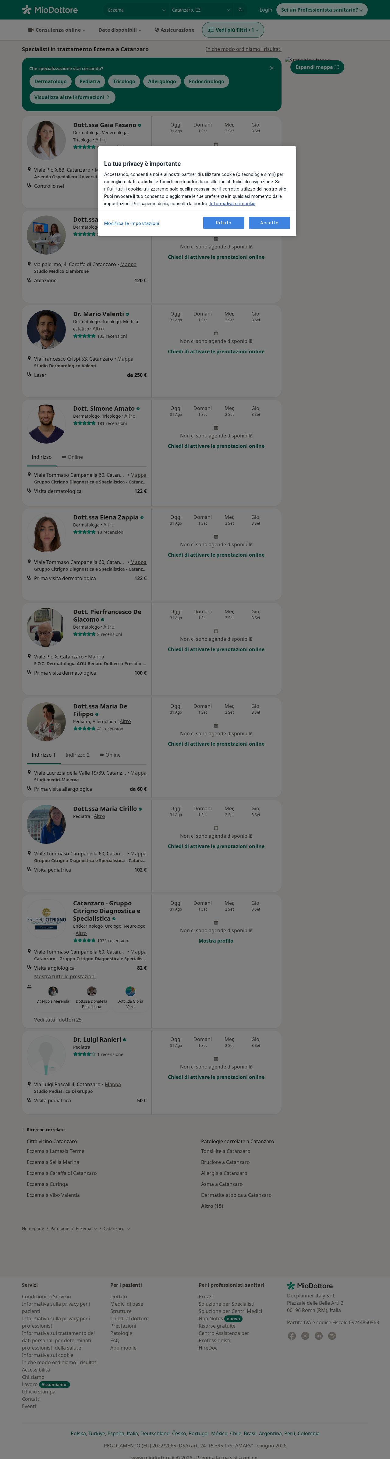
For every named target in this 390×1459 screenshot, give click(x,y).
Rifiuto (223, 222)
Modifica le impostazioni (131, 223)
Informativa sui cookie (232, 203)
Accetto (269, 222)
